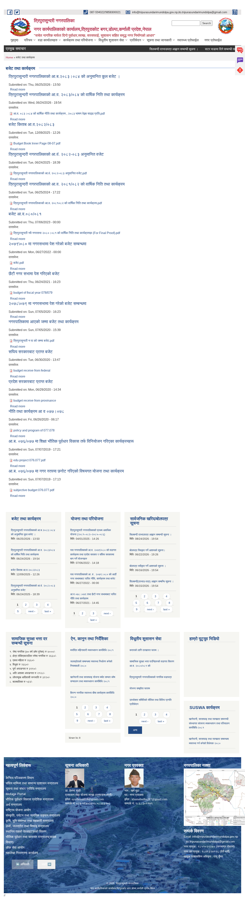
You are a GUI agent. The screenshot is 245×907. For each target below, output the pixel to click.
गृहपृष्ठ (14, 40)
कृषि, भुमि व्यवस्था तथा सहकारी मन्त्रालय (29, 821)
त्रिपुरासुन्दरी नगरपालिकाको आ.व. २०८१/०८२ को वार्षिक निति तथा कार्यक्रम (67, 184)
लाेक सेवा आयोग (15, 847)
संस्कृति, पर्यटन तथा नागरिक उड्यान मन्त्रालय (33, 815)
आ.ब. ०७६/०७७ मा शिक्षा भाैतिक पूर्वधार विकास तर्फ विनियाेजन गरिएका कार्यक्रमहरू (71, 441)
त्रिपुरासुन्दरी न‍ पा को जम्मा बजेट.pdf (33, 340)
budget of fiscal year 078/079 (32, 292)
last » (48, 611)
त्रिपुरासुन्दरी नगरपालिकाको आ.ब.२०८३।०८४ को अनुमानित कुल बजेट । (64, 76)
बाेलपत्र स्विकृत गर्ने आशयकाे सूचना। (147, 550)
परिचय (28, 40)
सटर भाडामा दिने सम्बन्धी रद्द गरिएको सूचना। (217, 49)
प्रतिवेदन (135, 40)
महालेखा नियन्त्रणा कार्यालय (22, 853)
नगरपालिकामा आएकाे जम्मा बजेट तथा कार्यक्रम (43, 321)
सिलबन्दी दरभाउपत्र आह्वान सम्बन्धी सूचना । (161, 49)
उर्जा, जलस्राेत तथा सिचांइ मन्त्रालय (27, 826)
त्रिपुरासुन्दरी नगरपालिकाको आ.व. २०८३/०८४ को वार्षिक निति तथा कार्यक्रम (67, 94)
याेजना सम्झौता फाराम (140, 688)
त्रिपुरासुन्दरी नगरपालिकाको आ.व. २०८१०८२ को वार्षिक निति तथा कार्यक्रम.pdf (57, 203)
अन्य (135, 730)
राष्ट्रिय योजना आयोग (18, 810)
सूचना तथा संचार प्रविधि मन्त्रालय (26, 788)
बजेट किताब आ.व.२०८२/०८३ (32, 124)
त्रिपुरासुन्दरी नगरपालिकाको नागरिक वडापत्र (151, 677)
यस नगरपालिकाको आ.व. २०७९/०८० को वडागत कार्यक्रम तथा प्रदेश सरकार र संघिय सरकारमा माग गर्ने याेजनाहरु (93, 554)
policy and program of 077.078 (34, 430)
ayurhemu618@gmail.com (88, 799)
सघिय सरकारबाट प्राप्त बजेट (31, 351)
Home (9, 57)
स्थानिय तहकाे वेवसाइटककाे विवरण (26, 831)
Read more (17, 89)
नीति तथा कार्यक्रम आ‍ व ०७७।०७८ (36, 411)
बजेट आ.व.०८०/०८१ (25, 214)
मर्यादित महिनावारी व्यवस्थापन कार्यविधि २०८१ (92, 650)
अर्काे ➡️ (46, 864)
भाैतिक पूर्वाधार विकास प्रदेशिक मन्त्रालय (29, 799)
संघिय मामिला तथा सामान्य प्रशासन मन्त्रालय (32, 783)
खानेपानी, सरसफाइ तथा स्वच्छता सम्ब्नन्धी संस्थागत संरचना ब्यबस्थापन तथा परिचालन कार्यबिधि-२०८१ (209, 723)
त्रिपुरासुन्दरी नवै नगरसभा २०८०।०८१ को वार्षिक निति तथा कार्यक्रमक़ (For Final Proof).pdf (66, 233)
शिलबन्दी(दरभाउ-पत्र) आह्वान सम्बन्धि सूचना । (152, 581)
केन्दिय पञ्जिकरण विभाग (20, 778)
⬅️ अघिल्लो (22, 864)
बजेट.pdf (18, 262)
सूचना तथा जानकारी (159, 40)
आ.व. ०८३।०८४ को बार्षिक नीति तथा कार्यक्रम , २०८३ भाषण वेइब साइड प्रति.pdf (59, 113)
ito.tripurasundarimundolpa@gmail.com (210, 841)
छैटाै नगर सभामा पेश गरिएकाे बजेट (34, 273)
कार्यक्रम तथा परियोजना (78, 40)
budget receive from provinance (34, 400)
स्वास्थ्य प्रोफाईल (188, 40)
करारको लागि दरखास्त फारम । (144, 650)
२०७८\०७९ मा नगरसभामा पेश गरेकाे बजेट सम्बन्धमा (47, 303)
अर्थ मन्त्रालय (14, 805)
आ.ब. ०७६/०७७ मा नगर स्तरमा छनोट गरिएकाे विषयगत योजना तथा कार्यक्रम (66, 471)
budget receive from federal (31, 370)
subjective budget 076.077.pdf (33, 490)
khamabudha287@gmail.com (149, 799)
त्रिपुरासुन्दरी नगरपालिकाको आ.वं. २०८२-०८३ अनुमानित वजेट (56, 154)
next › (31, 611)
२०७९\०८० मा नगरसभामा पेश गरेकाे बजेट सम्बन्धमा (47, 243)
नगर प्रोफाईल (213, 40)
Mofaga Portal (16, 794)
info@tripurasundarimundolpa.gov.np (215, 836)
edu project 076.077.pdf (29, 460)
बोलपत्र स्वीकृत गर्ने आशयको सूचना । (148, 565)
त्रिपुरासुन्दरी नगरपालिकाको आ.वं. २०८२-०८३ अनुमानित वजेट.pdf (50, 173)
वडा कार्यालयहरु (47, 40)
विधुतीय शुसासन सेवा (111, 40)
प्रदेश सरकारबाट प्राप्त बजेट (31, 381)
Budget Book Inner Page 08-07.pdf (36, 143)
